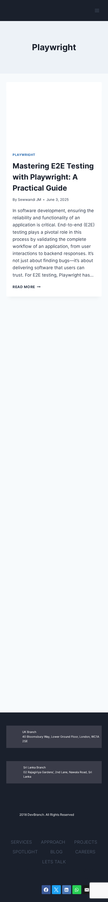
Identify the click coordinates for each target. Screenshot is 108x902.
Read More (27, 287)
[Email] (87, 889)
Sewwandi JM (29, 199)
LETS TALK (54, 861)
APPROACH (53, 842)
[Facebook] (46, 889)
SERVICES (21, 842)
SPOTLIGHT (25, 851)
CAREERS (85, 851)
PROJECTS (85, 842)
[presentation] (54, 114)
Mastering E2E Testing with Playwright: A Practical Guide (53, 176)
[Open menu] (97, 10)
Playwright (24, 155)
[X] (56, 889)
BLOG (56, 851)
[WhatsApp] (76, 889)
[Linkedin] (66, 889)
